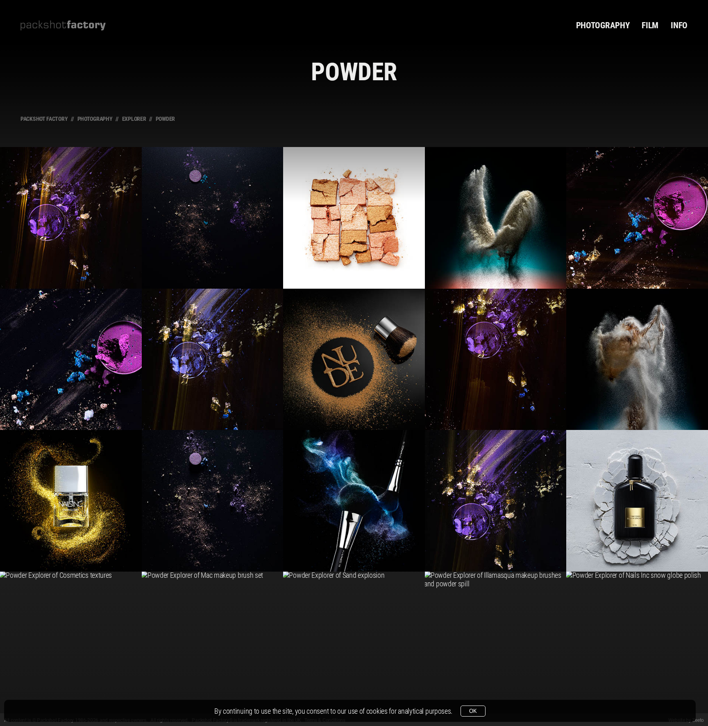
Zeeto (698, 720)
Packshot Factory (44, 118)
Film (650, 25)
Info (679, 25)
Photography (603, 25)
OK (473, 711)
